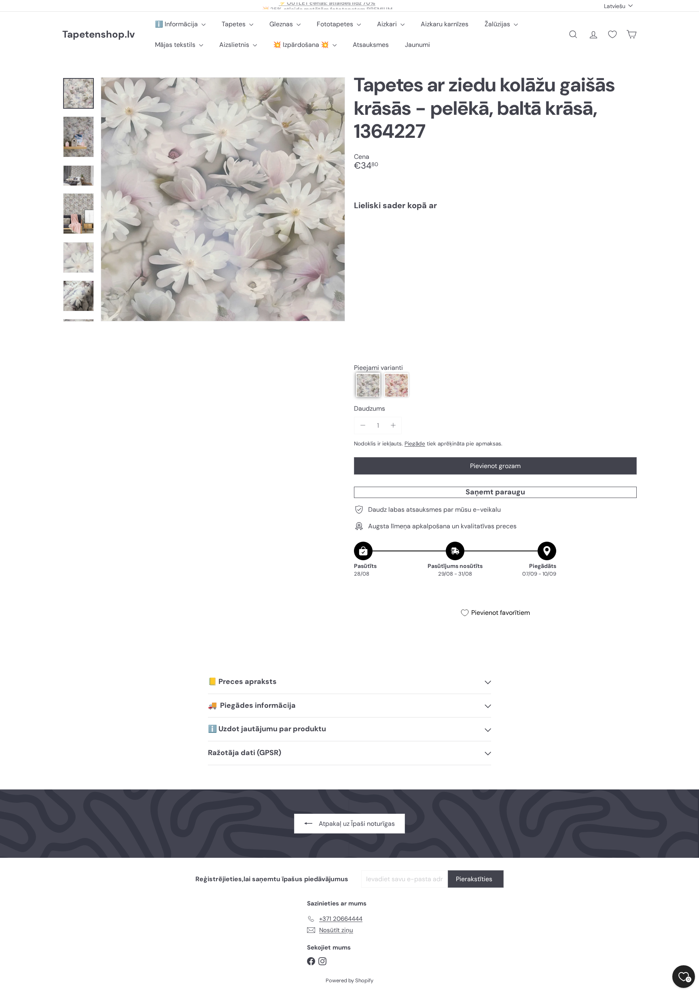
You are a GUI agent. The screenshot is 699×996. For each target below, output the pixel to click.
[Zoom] (223, 199)
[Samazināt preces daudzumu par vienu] (362, 425)
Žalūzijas (498, 24)
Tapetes (234, 24)
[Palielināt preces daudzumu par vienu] (393, 425)
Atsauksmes (371, 44)
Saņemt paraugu (495, 492)
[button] (368, 385)
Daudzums (369, 409)
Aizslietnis (235, 44)
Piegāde (415, 443)
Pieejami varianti (378, 367)
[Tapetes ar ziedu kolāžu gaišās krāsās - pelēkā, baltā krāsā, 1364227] (495, 244)
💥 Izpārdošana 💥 (301, 44)
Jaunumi (417, 44)
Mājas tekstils (176, 44)
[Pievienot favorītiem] (626, 233)
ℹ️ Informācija (177, 24)
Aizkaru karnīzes (444, 24)
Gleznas (281, 24)
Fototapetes (336, 24)
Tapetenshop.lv (98, 34)
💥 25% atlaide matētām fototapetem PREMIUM (327, 5)
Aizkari (387, 24)
